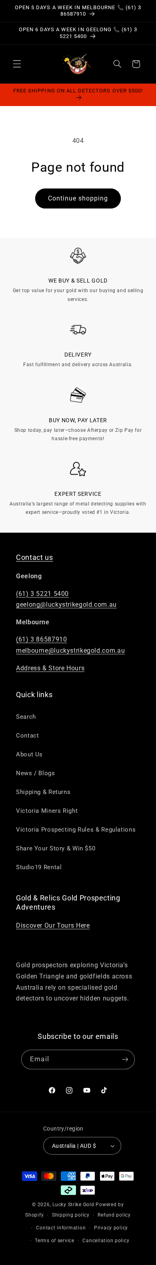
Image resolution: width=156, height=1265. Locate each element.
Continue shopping (78, 198)
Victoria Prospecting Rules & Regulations (76, 829)
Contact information (61, 1228)
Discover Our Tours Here (53, 925)
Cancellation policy (105, 1240)
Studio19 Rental (39, 867)
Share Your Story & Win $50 (55, 848)
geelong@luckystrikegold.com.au (66, 604)
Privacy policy (111, 1228)
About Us (29, 754)
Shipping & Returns (43, 792)
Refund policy (114, 1215)
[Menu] (17, 64)
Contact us (34, 557)
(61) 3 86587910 (41, 639)
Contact (27, 735)
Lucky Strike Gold (73, 1204)
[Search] (117, 64)
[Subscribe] (125, 1059)
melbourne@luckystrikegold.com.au (70, 650)
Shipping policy (71, 1215)
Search (26, 716)
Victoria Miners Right (47, 810)
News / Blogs (35, 773)
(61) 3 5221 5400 (42, 593)
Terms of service (54, 1240)
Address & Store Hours (50, 668)
